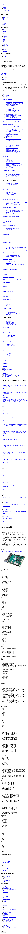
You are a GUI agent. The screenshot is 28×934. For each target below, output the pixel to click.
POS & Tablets (9, 212)
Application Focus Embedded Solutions (14, 103)
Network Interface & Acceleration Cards (14, 174)
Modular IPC (9, 166)
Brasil (4, 18)
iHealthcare (5, 239)
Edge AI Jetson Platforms (11, 184)
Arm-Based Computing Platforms (13, 104)
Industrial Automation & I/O (8, 124)
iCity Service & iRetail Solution (13, 211)
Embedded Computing (7, 99)
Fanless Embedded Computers (12, 111)
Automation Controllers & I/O (12, 126)
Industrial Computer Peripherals (13, 163)
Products (5, 96)
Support (5, 305)
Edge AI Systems (9, 229)
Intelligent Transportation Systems (13, 165)
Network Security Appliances (12, 175)
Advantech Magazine (10, 337)
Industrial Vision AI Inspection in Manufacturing (16, 250)
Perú (4, 24)
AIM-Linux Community (11, 322)
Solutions (5, 222)
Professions (8, 353)
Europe (4, 29)
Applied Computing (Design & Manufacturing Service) (13, 121)
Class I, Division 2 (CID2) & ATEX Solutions (16, 129)
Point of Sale (8, 263)
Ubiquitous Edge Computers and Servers (15, 264)
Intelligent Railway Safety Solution (13, 256)
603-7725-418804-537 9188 (7, 881)
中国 (4, 37)
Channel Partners (6, 299)
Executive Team (9, 336)
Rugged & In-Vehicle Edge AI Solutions (14, 204)
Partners (5, 296)
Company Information (10, 335)
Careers (4, 350)
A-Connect (5, 370)
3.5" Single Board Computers (9, 376)
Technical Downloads (19, 551)
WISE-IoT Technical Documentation (14, 324)
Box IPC (8, 159)
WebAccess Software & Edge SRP (13, 139)
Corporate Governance (11, 345)
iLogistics (5, 274)
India (4, 39)
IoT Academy (9, 321)
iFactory (5, 237)
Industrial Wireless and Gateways (13, 151)
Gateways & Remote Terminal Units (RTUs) (15, 133)
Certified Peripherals (7, 218)
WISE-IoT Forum (10, 323)
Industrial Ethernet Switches (12, 148)
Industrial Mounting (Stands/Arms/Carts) (11, 216)
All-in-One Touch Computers (12, 261)
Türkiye (5, 49)
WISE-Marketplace (7, 369)
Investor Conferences (10, 346)
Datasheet (3, 551)
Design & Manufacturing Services (9, 269)
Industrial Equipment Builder (9, 244)
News (4, 901)
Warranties (8, 314)
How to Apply (9, 358)
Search (4, 7)
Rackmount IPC (9, 167)
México (5, 19)
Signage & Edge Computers (12, 213)
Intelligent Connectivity (7, 142)
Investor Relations (6, 341)
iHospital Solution (10, 192)
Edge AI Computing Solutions (12, 228)
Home (4, 373)
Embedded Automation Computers (13, 131)
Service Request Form (10, 312)
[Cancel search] (6, 77)
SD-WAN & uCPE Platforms (12, 176)
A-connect (5, 905)
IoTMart (5, 368)
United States (6, 17)
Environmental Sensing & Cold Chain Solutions (16, 202)
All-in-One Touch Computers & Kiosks (14, 210)
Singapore (5, 45)
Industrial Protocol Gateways (12, 150)
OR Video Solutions (10, 197)
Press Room (8, 339)
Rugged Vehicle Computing (8, 266)
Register (5, 4)
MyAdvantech (6, 6)
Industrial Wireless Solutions (12, 117)
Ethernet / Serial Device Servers (13, 146)
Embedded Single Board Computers (13, 110)
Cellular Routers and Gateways (12, 145)
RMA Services (9, 311)
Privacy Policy (6, 926)
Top (2, 931)
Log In (9, 4)
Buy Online (7, 876)
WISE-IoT (8, 304)
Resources (8, 320)
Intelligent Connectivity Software (13, 152)
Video (4, 900)
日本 (4, 41)
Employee (5, 363)
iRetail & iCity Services (7, 259)
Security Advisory (6, 327)
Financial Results (9, 344)
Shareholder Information (11, 348)
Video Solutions (6, 282)
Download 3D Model (9, 551)
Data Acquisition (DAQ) (11, 130)
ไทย (4, 48)
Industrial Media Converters (12, 149)
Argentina (5, 20)
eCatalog (5, 902)
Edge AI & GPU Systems (11, 161)
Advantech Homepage (5, 1)
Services (5, 286)
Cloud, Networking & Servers (9, 170)
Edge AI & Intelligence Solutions (13, 108)
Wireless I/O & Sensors (11, 140)
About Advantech (6, 332)
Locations (8, 356)
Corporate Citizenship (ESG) (9, 889)
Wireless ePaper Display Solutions (13, 119)
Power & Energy (9, 136)
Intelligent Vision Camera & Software (14, 185)
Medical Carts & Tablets (11, 193)
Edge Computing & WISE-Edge (9, 225)
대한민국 (5, 42)
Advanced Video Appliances (12, 183)
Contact (5, 366)
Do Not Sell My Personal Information (11, 927)
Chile (4, 22)
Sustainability (6, 360)
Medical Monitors (10, 195)
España (4, 31)
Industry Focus (6, 899)
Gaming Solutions (6, 272)
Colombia (5, 23)
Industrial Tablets (9, 203)
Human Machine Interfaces (12, 134)
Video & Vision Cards (10, 187)
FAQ (4, 903)
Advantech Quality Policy (8, 293)
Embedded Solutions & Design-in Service (11, 232)
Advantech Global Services (8, 288)
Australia (5, 36)
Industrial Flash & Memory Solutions (14, 115)
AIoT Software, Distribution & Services (14, 102)
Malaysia (6, 8)
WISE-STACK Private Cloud (12, 178)
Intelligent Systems (6, 156)
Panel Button (3, 74)
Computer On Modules (11, 105)
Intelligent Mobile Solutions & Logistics (10, 199)
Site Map (5, 925)
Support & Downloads (7, 308)
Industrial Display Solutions (8, 277)
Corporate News (6, 887)
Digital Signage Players (11, 106)
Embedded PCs (9, 109)
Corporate (5, 330)
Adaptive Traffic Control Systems (13, 255)
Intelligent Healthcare (7, 189)
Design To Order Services (8, 291)
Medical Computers (10, 194)
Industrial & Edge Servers (8, 242)
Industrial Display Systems (11, 114)
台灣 (4, 46)
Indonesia (5, 40)
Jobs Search (5, 890)
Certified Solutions (10, 128)
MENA (5, 56)
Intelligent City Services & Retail (9, 207)
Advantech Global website (10, 10)
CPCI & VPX (9, 160)
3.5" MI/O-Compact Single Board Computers (13, 377)
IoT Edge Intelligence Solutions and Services (11, 279)
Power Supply (9, 221)
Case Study (5, 896)
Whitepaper (5, 897)
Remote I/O (8, 137)
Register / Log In (7, 79)
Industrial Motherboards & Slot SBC (14, 164)
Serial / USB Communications (12, 154)
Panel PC (8, 135)
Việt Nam (5, 51)
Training (8, 355)
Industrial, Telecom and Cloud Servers (14, 173)
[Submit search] (5, 77)
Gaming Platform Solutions (12, 113)
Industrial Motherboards (11, 116)
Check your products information (13, 313)
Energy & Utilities (6, 234)
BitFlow (8, 285)
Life (7, 354)
